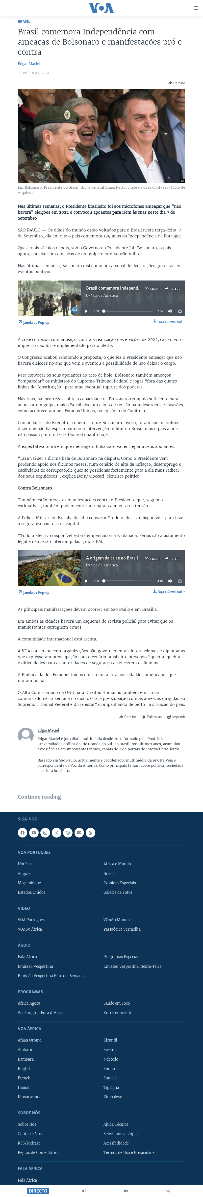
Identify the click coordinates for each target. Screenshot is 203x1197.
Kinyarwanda (29, 1097)
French (24, 1078)
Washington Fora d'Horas (41, 1013)
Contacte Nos (30, 1134)
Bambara (26, 1059)
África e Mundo (117, 864)
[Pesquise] (168, 1191)
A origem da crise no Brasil (112, 558)
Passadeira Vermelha (122, 929)
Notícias (25, 864)
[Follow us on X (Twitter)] (56, 832)
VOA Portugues (31, 920)
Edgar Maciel (29, 63)
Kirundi (110, 1040)
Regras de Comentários (38, 1152)
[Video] (126, 1191)
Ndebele (110, 1059)
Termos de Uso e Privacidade (128, 1152)
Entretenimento (117, 1013)
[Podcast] (68, 832)
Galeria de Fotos (117, 892)
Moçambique (29, 883)
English (25, 1069)
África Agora (29, 1003)
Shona (109, 1069)
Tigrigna (111, 1087)
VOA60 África (30, 929)
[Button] (176, 83)
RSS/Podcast (29, 1143)
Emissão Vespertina (35, 966)
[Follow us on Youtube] (34, 832)
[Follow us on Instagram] (45, 832)
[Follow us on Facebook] (22, 832)
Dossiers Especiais (119, 883)
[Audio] (83, 1191)
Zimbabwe (112, 1097)
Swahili (110, 1050)
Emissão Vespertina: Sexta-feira (132, 966)
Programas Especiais (121, 957)
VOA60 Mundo (116, 920)
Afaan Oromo (30, 1040)
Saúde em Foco (116, 1003)
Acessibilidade (116, 1143)
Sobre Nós (27, 1124)
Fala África (27, 957)
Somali (109, 1078)
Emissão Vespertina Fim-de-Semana (51, 976)
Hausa (23, 1087)
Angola (24, 873)
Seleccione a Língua (121, 1134)
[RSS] (90, 832)
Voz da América (104, 295)
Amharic (25, 1050)
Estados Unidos (31, 892)
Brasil (24, 22)
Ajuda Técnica (115, 1124)
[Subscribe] (79, 832)
